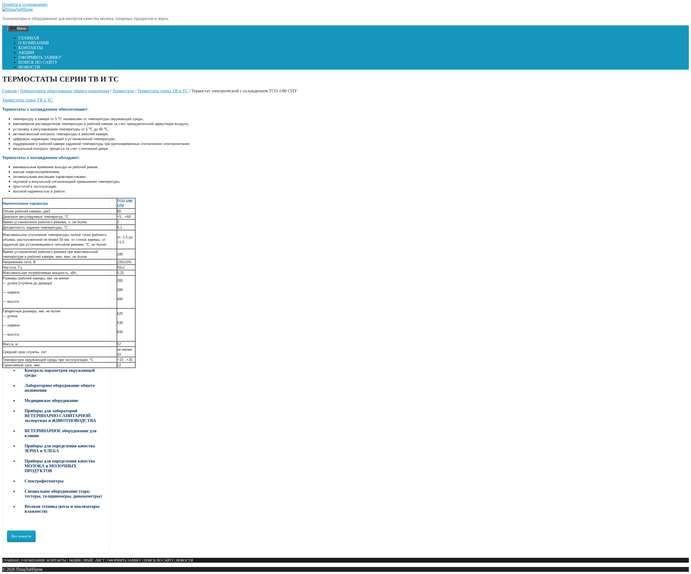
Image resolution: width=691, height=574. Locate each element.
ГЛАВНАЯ (28, 38)
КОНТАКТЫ (30, 47)
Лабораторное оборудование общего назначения (64, 91)
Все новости (21, 536)
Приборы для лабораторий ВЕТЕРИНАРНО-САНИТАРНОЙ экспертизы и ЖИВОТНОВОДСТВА (60, 415)
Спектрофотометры (44, 481)
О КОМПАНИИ (33, 42)
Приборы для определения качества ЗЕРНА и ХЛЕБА (60, 448)
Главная (9, 91)
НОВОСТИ (29, 67)
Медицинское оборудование (51, 400)
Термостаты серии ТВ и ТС (162, 91)
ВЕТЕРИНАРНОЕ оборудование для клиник (61, 433)
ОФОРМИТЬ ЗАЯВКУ (39, 57)
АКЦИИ (26, 52)
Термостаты (123, 91)
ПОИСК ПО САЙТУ (37, 62)
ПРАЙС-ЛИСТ (94, 560)
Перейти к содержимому (25, 4)
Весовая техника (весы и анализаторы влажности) (62, 509)
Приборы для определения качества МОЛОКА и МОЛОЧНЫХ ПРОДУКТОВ (60, 466)
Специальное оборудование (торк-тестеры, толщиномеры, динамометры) (63, 493)
